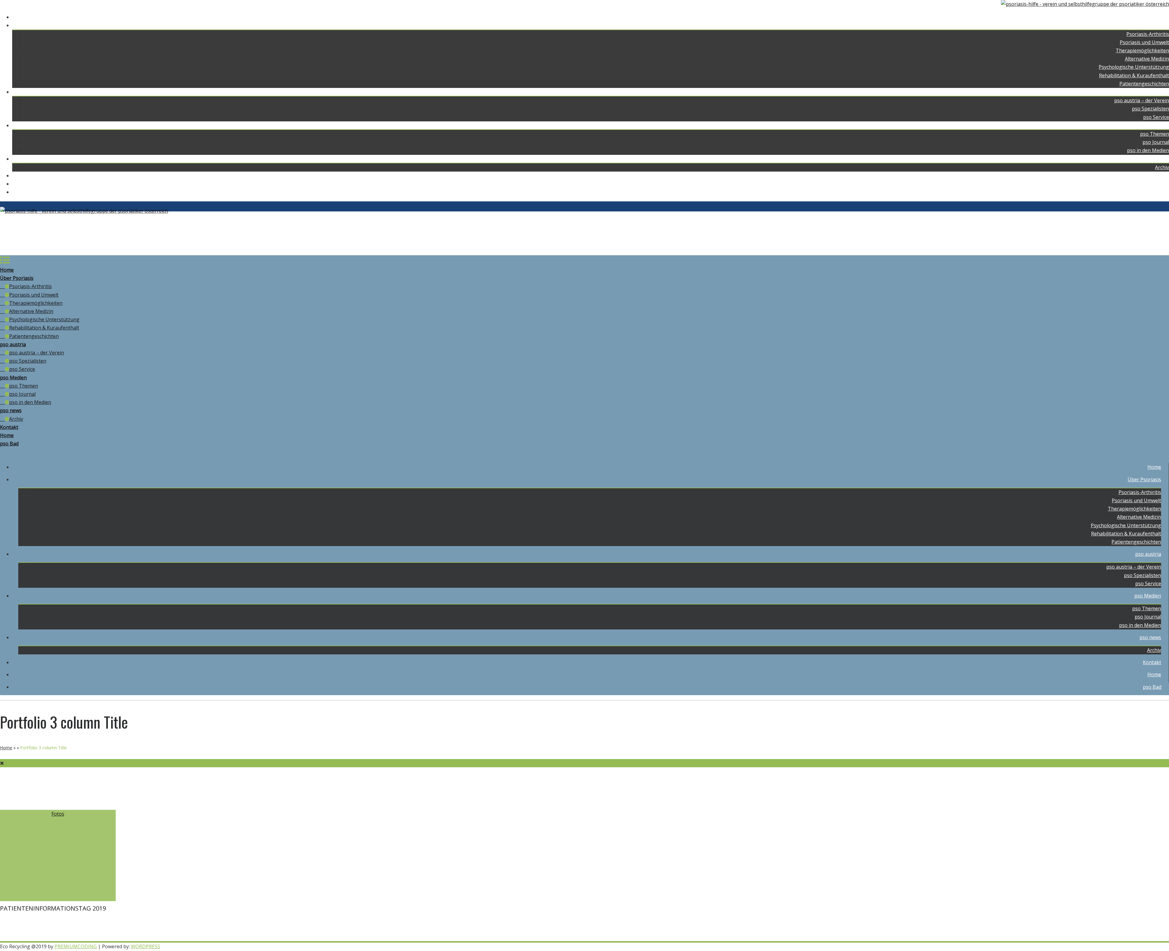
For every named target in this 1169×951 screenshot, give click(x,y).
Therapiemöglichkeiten (1142, 50)
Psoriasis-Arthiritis (1147, 34)
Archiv (1162, 167)
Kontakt (1160, 175)
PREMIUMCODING (75, 946)
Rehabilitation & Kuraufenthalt (1134, 75)
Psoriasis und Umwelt (1144, 42)
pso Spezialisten (1150, 108)
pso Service (1156, 117)
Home (1162, 17)
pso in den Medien (1148, 150)
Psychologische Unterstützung (1134, 67)
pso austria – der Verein (1141, 100)
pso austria (1156, 92)
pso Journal (1156, 142)
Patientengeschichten (1144, 83)
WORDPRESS (145, 946)
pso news (1158, 158)
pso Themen (1154, 134)
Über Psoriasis (1152, 25)
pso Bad (1159, 192)
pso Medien (1155, 125)
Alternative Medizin (1147, 58)
